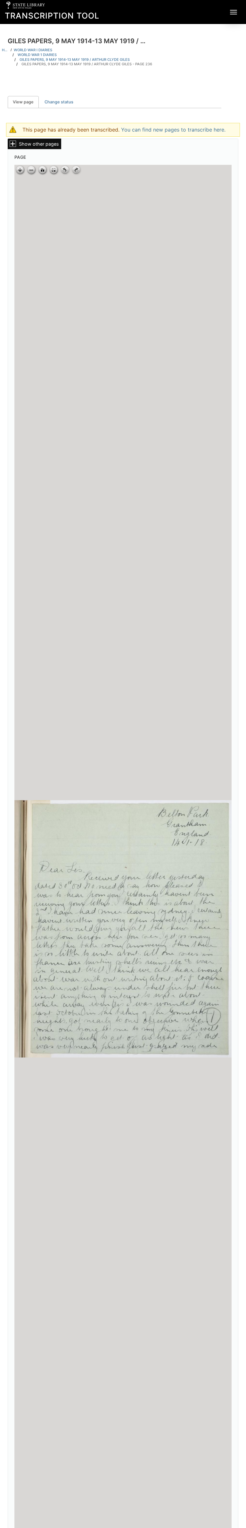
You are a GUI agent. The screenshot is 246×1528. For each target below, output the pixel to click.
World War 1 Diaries (37, 54)
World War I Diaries (33, 50)
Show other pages (39, 144)
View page (26, 102)
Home (5, 50)
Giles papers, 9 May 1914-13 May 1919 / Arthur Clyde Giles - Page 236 (86, 64)
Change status (59, 102)
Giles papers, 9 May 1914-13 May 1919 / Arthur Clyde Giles (75, 59)
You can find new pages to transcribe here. (173, 129)
